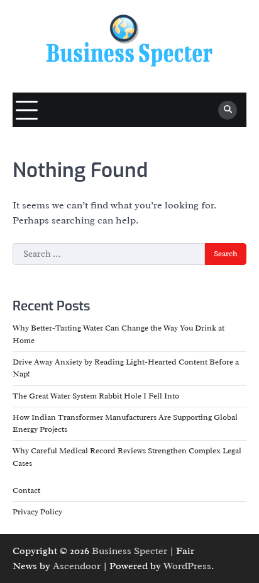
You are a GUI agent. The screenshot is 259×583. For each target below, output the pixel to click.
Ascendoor (77, 566)
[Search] (227, 110)
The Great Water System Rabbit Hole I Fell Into (96, 396)
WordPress (187, 566)
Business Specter (129, 551)
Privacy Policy (37, 512)
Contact (26, 490)
